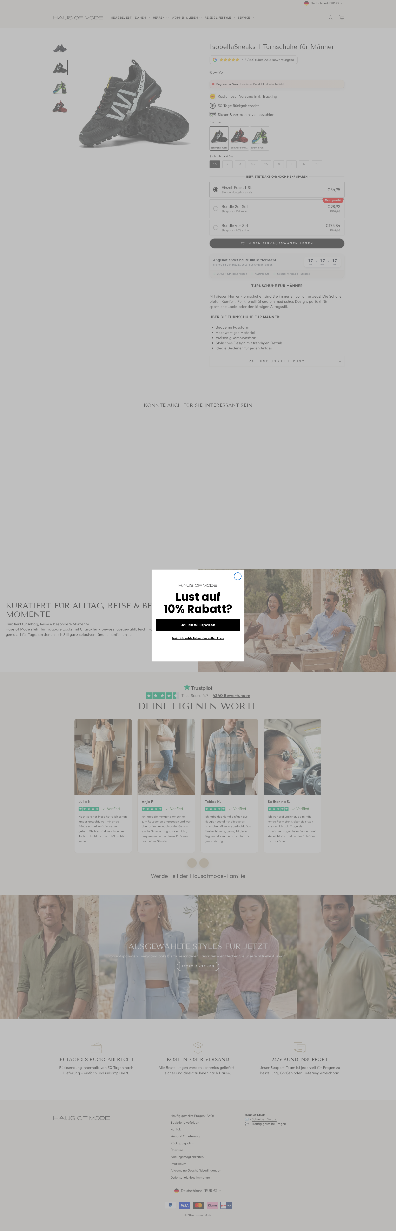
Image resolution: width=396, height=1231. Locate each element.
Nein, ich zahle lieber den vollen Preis (198, 638)
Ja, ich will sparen (198, 625)
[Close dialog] (237, 576)
